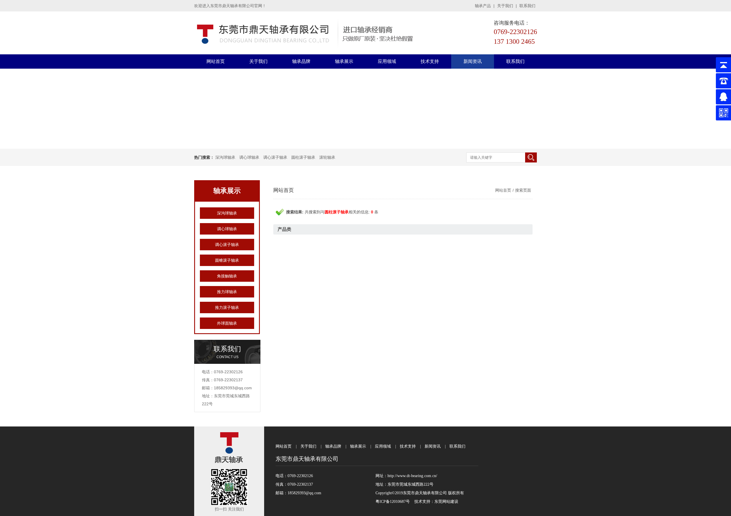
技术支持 (430, 61)
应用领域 (387, 61)
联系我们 (527, 5)
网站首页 (215, 61)
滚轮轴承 (327, 157)
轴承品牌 (301, 61)
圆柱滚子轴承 (303, 157)
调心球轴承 (249, 157)
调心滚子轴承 (275, 157)
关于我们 (505, 5)
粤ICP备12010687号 (392, 501)
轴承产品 (483, 5)
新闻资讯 (472, 61)
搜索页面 (523, 190)
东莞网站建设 (446, 501)
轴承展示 (344, 61)
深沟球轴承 (225, 157)
